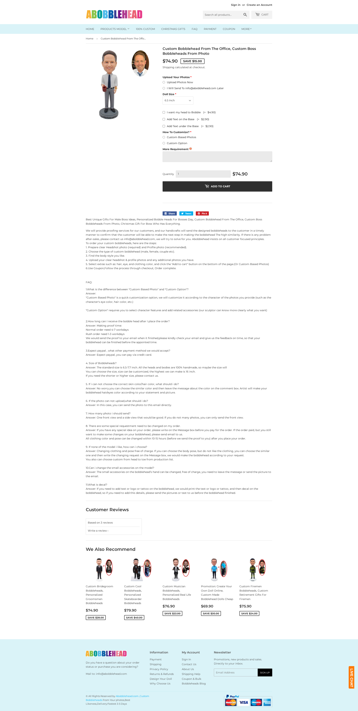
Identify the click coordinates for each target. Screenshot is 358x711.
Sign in (236, 5)
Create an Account (259, 5)
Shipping (168, 67)
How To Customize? (176, 132)
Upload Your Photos (176, 77)
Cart (264, 14)
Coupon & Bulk (191, 679)
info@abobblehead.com (111, 673)
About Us (188, 669)
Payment (210, 29)
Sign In (186, 659)
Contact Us (189, 664)
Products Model (114, 29)
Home (90, 29)
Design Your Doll (161, 679)
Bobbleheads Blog (194, 683)
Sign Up (265, 672)
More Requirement (176, 149)
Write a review (97, 530)
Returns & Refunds (162, 674)
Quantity (168, 174)
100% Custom (145, 29)
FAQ (194, 29)
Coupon (229, 29)
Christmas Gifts (173, 29)
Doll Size (168, 94)
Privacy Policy (159, 669)
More (245, 29)
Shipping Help (191, 674)
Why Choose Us (160, 683)
